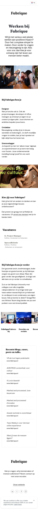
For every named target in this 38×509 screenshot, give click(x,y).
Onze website (19, 484)
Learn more (18, 504)
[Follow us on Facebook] (21, 491)
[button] (33, 2)
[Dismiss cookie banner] (33, 500)
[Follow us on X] (16, 491)
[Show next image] (34, 77)
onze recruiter (20, 476)
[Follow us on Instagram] (25, 491)
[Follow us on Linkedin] (12, 491)
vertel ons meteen (20, 214)
